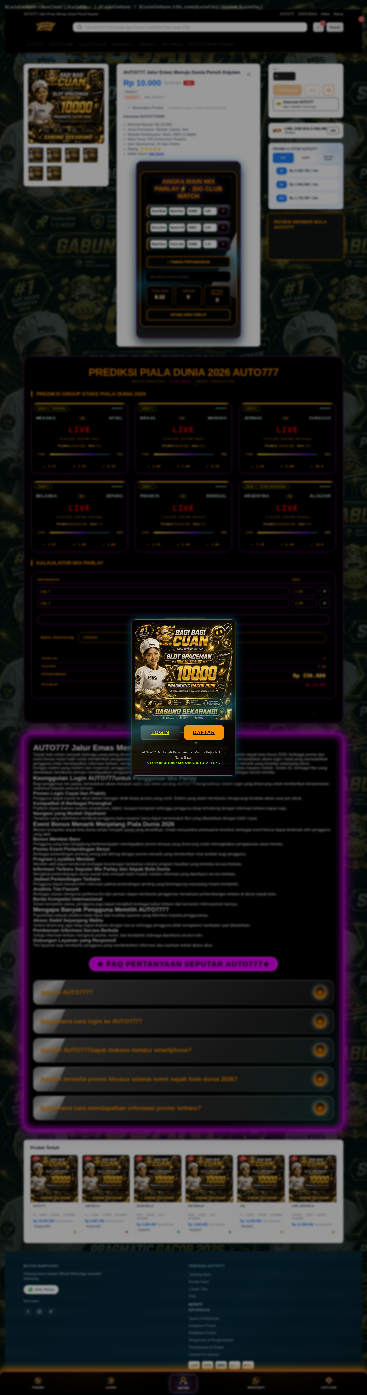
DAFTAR (204, 732)
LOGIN (160, 732)
